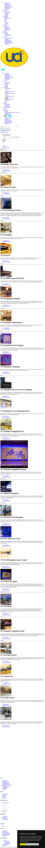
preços (6, 24)
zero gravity (7, 23)
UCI (3, 1)
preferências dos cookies (7, 784)
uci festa (4, 30)
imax (6, 19)
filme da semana (7, 29)
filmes (4, 10)
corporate (6, 33)
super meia (7, 27)
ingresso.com (7, 8)
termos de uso (7, 5)
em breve (6, 15)
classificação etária (6, 783)
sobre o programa (8, 40)
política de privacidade (9, 6)
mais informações (6, 169)
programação (11, 91)
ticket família (7, 28)
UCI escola (7, 35)
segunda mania (7, 26)
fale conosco (7, 3)
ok (7, 132)
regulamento (7, 43)
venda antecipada (8, 11)
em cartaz (6, 14)
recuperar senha (3, 130)
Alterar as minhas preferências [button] (32, 844)
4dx (5, 21)
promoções (4, 25)
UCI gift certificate (8, 34)
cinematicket (7, 112)
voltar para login (3, 132)
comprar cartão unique (9, 37)
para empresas (5, 32)
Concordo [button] (22, 844)
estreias (6, 13)
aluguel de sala (11, 112)
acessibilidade (7, 7)
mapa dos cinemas (8, 17)
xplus (6, 20)
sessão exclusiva (17, 112)
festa (5, 31)
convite (6, 9)
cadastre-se (7, 38)
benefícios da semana (8, 41)
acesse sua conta (7, 39)
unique (4, 36)
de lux (6, 18)
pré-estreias (7, 12)
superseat (6, 22)
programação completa (6, 170)
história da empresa (8, 4)
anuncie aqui (7, 2)
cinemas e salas (5, 16)
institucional (7, 91)
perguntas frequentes (8, 42)
